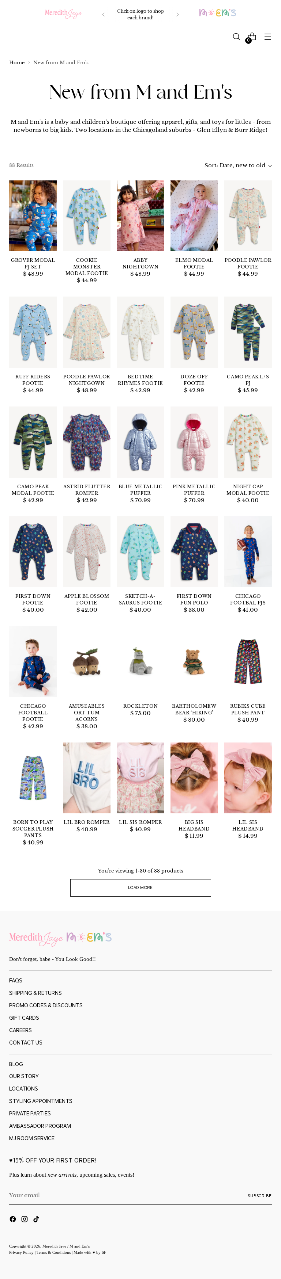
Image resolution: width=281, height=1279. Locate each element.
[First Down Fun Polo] (194, 551)
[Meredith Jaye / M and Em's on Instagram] (25, 1220)
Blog (16, 1064)
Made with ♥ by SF (90, 1252)
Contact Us (25, 1042)
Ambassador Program (40, 1125)
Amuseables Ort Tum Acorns (87, 712)
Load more (140, 887)
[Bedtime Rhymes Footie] (140, 332)
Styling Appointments (40, 1100)
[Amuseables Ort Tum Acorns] (86, 661)
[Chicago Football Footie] (33, 661)
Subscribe (260, 1195)
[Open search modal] (236, 36)
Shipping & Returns (35, 992)
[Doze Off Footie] (194, 332)
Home (17, 62)
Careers (20, 1030)
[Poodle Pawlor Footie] (248, 216)
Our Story (24, 1076)
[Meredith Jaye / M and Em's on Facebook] (13, 1220)
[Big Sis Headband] (194, 778)
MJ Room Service (32, 1138)
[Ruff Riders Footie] (33, 332)
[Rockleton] (140, 661)
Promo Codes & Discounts (46, 1005)
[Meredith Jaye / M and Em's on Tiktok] (37, 1220)
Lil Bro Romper (86, 822)
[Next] (177, 15)
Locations (23, 1088)
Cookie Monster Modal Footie (86, 266)
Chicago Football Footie (33, 712)
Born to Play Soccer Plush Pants (33, 829)
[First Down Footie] (33, 551)
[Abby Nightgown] (140, 216)
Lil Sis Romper (140, 822)
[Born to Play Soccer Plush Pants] (33, 778)
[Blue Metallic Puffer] (140, 442)
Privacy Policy (22, 1252)
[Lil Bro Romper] (86, 778)
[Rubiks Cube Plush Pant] (248, 661)
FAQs (15, 980)
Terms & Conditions (54, 1252)
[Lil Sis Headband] (248, 778)
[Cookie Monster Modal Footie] (86, 216)
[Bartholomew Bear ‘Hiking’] (194, 661)
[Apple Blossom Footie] (86, 551)
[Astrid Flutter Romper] (86, 442)
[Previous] (103, 15)
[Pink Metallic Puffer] (194, 442)
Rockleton (140, 706)
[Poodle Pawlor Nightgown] (86, 332)
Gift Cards (24, 1017)
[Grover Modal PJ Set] (33, 216)
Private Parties (30, 1113)
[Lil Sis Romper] (140, 778)
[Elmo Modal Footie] (194, 216)
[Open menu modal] (268, 36)
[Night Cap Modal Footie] (248, 442)
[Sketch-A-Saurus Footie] (140, 551)
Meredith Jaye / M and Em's (66, 1246)
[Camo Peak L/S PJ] (248, 332)
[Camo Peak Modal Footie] (33, 442)
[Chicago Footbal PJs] (248, 551)
